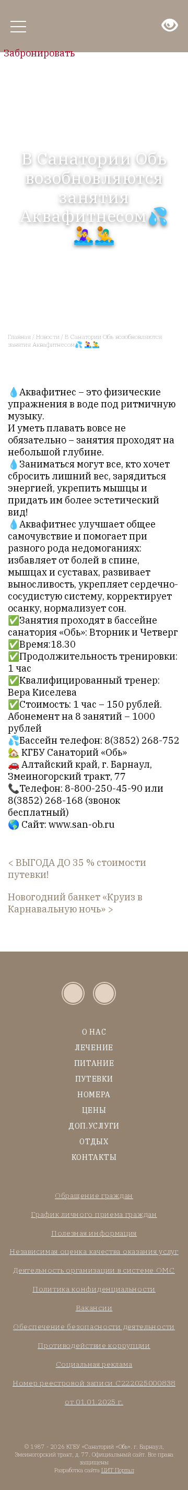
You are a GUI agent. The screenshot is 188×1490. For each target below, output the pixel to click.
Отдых (94, 1141)
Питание (94, 1063)
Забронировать (39, 53)
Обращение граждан (94, 1195)
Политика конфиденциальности (94, 1289)
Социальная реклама (94, 1364)
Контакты (94, 1157)
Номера (94, 1094)
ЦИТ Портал (117, 1470)
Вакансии (94, 1307)
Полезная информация (94, 1233)
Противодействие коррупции (94, 1345)
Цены (94, 1110)
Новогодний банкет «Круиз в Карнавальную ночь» (75, 903)
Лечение (94, 1047)
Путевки (94, 1079)
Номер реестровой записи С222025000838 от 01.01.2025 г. (94, 1392)
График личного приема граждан (94, 1214)
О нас (94, 1032)
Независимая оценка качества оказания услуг (93, 1251)
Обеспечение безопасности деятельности (94, 1326)
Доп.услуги (94, 1126)
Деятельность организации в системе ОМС (94, 1270)
